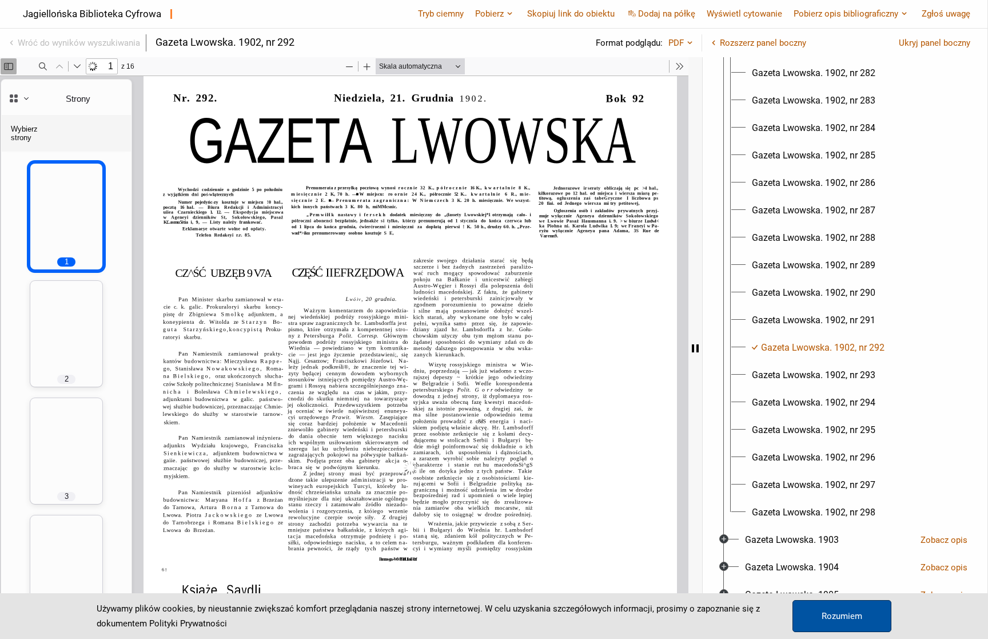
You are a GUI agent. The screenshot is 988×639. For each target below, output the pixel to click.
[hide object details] (695, 348)
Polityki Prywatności (188, 623)
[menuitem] (814, 73)
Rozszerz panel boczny (763, 43)
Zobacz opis (944, 540)
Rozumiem (842, 616)
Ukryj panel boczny (934, 43)
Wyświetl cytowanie (744, 14)
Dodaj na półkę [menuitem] (666, 14)
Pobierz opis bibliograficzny (846, 14)
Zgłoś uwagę (946, 14)
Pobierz (489, 14)
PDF (676, 43)
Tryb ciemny (441, 14)
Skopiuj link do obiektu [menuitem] (571, 14)
